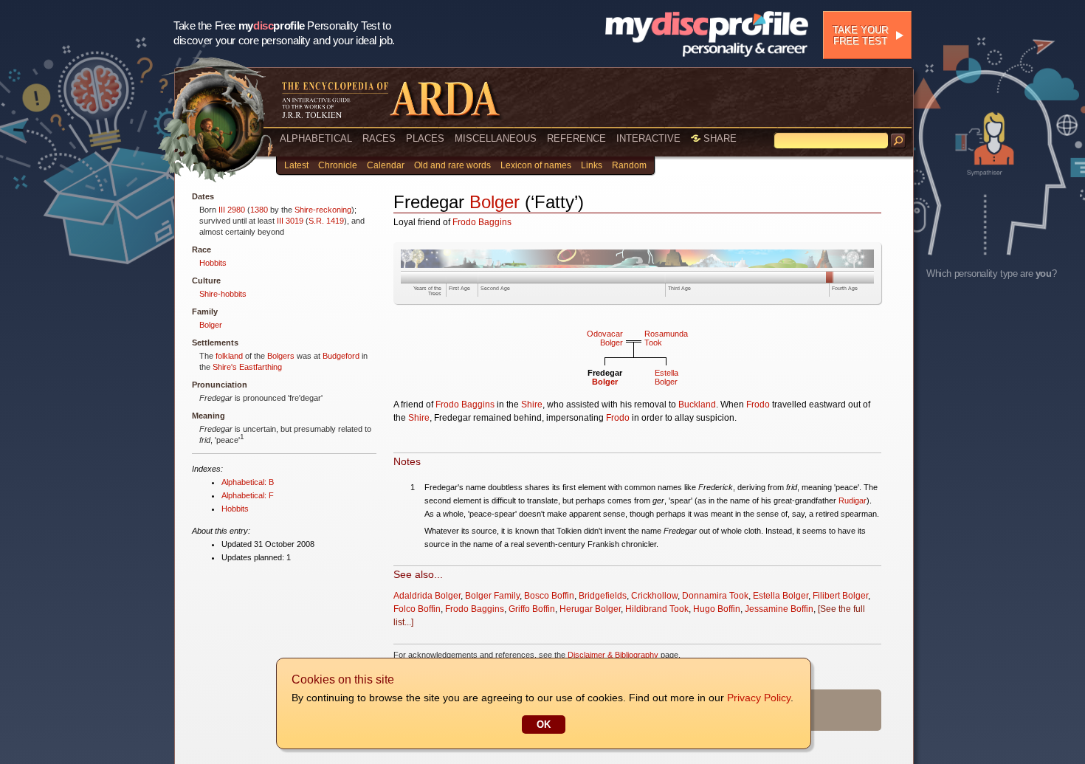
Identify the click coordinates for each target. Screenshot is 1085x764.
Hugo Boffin (716, 609)
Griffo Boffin (532, 609)
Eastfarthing (260, 366)
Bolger (210, 324)
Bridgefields (603, 596)
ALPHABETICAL (316, 138)
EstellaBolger (666, 377)
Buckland (697, 404)
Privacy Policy (758, 697)
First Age (459, 288)
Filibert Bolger (840, 596)
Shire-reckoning (322, 209)
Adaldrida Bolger (427, 596)
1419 (335, 220)
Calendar (385, 165)
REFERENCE (576, 138)
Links (591, 165)
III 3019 (290, 220)
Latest (296, 165)
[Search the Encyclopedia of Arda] (898, 141)
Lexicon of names (535, 165)
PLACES (425, 138)
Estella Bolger (780, 596)
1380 (259, 209)
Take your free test (860, 35)
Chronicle (337, 165)
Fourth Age (845, 288)
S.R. (316, 220)
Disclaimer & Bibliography (613, 654)
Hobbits (213, 262)
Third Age (679, 288)
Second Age (495, 288)
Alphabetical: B (247, 482)
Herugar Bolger (590, 609)
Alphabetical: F (247, 495)
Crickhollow (654, 596)
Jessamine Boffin (779, 609)
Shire (531, 404)
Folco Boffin (417, 609)
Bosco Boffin (549, 596)
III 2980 (231, 209)
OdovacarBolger (605, 338)
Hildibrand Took (657, 609)
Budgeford (341, 355)
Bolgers (280, 355)
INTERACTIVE (648, 138)
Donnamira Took (715, 596)
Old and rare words (452, 165)
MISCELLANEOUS (496, 138)
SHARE (718, 138)
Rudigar (852, 500)
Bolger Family (492, 596)
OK (544, 724)
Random (629, 165)
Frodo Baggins (482, 222)
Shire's (225, 366)
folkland (229, 355)
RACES (379, 138)
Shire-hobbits (223, 293)
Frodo (758, 404)
